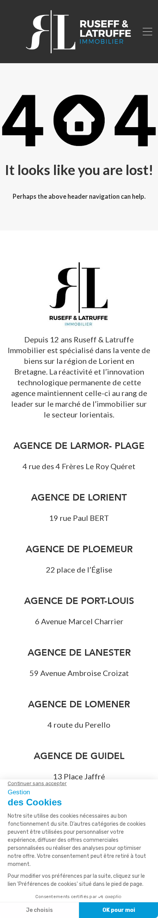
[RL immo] (79, 54)
